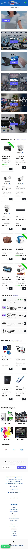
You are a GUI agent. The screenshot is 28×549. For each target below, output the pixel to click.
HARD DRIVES (4, 411)
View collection (20, 139)
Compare (14, 533)
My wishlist (14, 531)
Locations (14, 516)
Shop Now (14, 41)
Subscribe (22, 467)
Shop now (14, 104)
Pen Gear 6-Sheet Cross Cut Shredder (7, 389)
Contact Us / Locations (14, 518)
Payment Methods (14, 509)
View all (14, 295)
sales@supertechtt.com (15, 492)
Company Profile (14, 520)
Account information (14, 527)
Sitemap (14, 513)
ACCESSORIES (18, 411)
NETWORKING (18, 427)
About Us (14, 507)
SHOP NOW (6, 20)
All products (14, 535)
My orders (14, 529)
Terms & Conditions (14, 511)
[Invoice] (14, 542)
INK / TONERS (4, 427)
